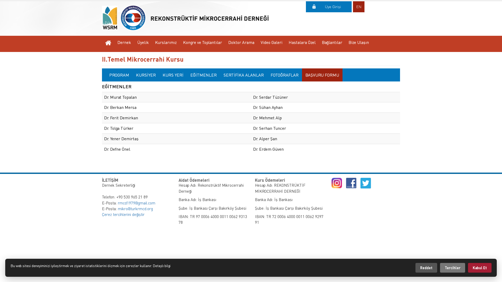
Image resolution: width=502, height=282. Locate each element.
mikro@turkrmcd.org (135, 208)
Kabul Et (480, 268)
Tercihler (452, 268)
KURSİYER (146, 75)
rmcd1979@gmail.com (136, 203)
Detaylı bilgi (161, 265)
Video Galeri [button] (271, 42)
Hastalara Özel (302, 42)
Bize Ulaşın (359, 42)
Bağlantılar (332, 42)
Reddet (426, 268)
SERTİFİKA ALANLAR (244, 75)
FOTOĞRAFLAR (285, 75)
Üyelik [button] (143, 42)
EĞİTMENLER (203, 75)
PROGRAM (119, 75)
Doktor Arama (241, 42)
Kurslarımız (166, 42)
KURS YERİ (173, 75)
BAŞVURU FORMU (322, 75)
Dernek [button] (124, 42)
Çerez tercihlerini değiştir (123, 214)
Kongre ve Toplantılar (202, 42)
